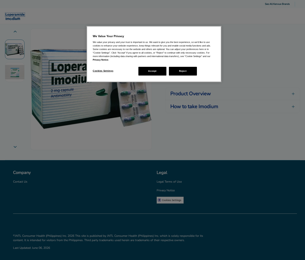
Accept (152, 71)
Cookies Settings (103, 71)
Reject (183, 71)
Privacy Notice (100, 60)
